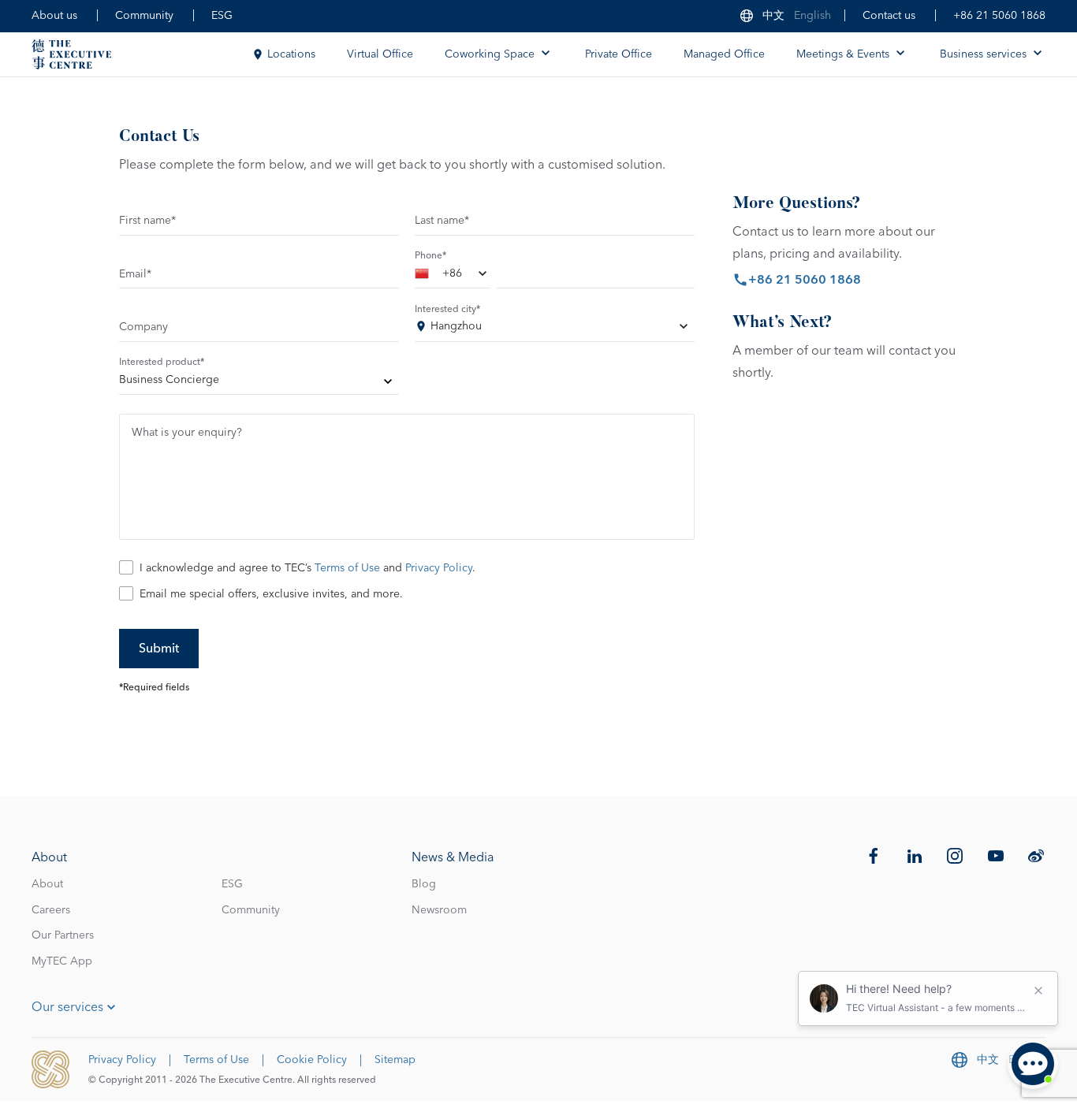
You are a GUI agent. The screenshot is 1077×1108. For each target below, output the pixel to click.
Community (144, 15)
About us (54, 15)
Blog (424, 884)
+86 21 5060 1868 (999, 15)
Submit (159, 649)
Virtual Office (380, 54)
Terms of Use (347, 568)
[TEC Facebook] (873, 855)
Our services (67, 1007)
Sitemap (395, 1059)
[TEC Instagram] (954, 855)
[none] (259, 383)
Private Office (618, 54)
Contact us (889, 15)
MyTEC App (62, 961)
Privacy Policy (438, 568)
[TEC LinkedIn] (914, 855)
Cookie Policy (312, 1059)
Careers (51, 910)
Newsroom (439, 910)
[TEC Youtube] (995, 855)
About (47, 884)
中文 (773, 15)
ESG (222, 15)
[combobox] (452, 276)
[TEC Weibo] (1036, 855)
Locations (291, 54)
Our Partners (63, 935)
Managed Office (724, 54)
